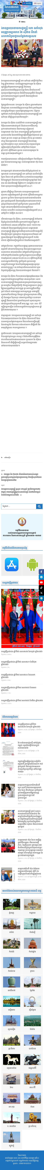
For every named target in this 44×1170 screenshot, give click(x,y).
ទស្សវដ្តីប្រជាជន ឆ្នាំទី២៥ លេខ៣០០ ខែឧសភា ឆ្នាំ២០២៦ (18, 676)
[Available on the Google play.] (32, 565)
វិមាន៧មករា (12, 7)
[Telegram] (41, 577)
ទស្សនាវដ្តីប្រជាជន (10, 583)
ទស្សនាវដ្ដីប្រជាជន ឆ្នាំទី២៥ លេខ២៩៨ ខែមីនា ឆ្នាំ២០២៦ (22, 700)
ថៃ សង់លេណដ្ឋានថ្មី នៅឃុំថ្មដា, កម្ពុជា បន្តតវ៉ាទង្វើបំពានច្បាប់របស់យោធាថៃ (29, 745)
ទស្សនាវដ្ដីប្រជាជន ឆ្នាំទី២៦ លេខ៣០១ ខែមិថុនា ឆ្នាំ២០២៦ (18, 663)
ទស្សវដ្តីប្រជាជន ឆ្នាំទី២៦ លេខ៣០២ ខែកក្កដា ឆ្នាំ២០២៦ (21, 651)
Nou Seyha (26, 75)
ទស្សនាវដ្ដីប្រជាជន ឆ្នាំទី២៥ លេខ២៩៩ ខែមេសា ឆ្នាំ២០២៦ (18, 689)
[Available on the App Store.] (11, 565)
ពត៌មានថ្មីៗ (7, 458)
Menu (23, 21)
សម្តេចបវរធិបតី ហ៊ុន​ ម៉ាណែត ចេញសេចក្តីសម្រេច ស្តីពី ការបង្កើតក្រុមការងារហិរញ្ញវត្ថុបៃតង (29, 871)
